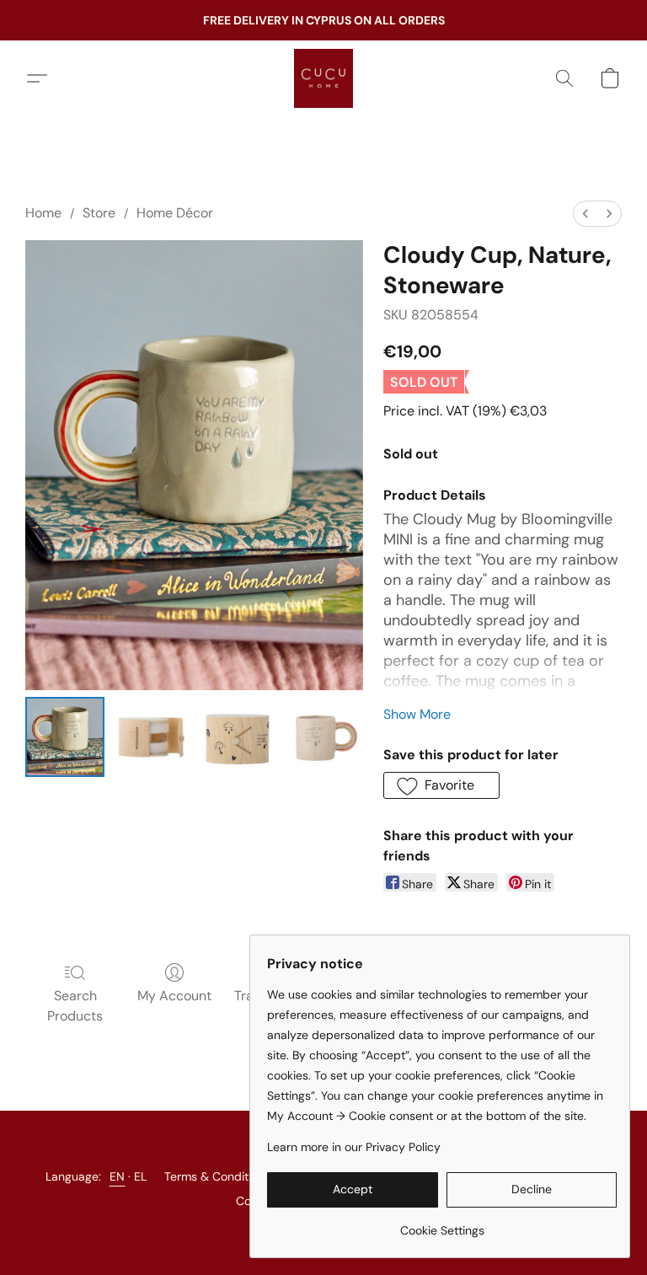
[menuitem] (585, 213)
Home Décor (174, 213)
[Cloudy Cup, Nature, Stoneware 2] (237, 736)
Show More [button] (417, 714)
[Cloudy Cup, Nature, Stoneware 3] (323, 736)
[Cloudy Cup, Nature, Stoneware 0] (64, 736)
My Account (174, 995)
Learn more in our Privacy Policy (354, 1146)
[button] (323, 78)
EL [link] (140, 1176)
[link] (442, 1224)
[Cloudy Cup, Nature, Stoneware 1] (150, 736)
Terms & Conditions (217, 1176)
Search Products (75, 1006)
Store (99, 213)
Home (43, 213)
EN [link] (118, 1176)
